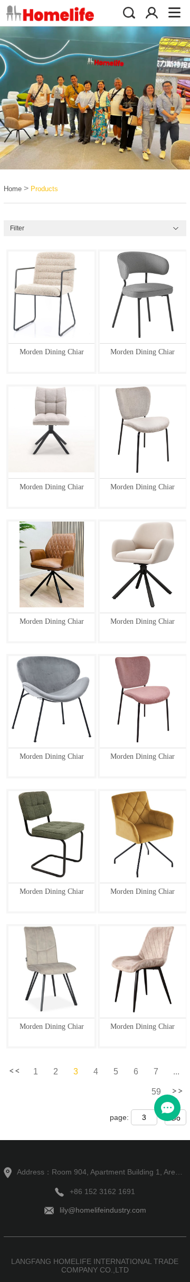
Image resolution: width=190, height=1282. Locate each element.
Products (44, 189)
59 (156, 1091)
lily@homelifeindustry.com (103, 1210)
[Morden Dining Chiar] (51, 295)
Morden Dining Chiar (52, 352)
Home (13, 189)
